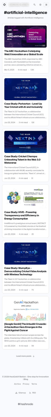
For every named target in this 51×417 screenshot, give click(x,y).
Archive (17, 384)
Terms (34, 384)
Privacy (26, 384)
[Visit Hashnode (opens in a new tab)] (25, 404)
